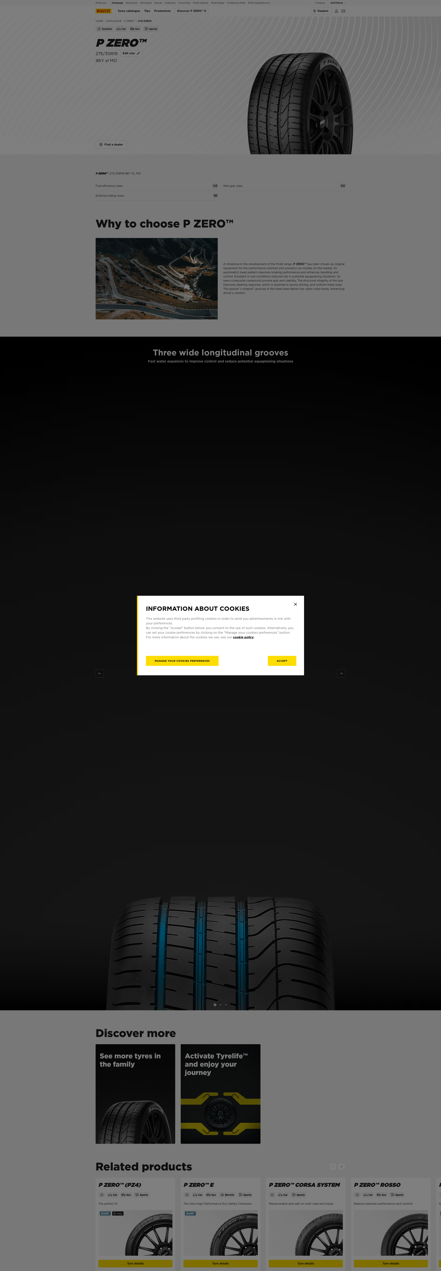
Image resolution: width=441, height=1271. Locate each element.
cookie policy (243, 637)
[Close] (295, 604)
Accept (282, 661)
